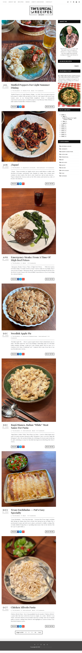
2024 (62, 127)
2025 (62, 125)
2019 (62, 136)
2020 (63, 134)
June (64, 121)
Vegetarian (64, 175)
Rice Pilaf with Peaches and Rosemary (69, 76)
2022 (62, 130)
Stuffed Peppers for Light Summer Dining (30, 86)
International (41, 167)
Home (5, 1)
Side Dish (63, 167)
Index (28, 1)
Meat (32, 90)
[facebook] (71, 2)
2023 (62, 129)
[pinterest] (79, 2)
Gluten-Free (26, 90)
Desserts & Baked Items (30, 336)
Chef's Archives (38, 1)
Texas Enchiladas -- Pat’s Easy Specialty (28, 511)
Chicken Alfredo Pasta (23, 607)
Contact (49, 1)
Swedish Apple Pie (21, 333)
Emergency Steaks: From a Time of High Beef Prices (30, 259)
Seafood (63, 165)
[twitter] (68, 2)
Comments (40, 90)
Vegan (62, 173)
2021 (62, 132)
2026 (62, 115)
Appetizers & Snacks (29, 167)
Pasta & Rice (64, 162)
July (64, 116)
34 (35, 632)
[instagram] (73, 2)
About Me (12, 1)
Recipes (21, 1)
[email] (76, 2)
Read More (50, 106)
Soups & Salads (65, 170)
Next (39, 632)
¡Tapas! (15, 164)
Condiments (64, 149)
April (64, 123)
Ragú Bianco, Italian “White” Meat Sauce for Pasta (29, 426)
